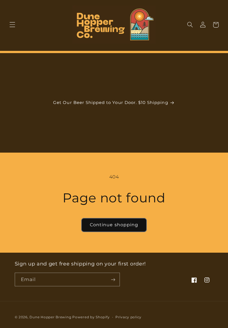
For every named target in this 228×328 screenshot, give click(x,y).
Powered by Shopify (91, 317)
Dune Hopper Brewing (50, 317)
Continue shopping (114, 224)
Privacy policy (128, 317)
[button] (12, 24)
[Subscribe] (112, 279)
